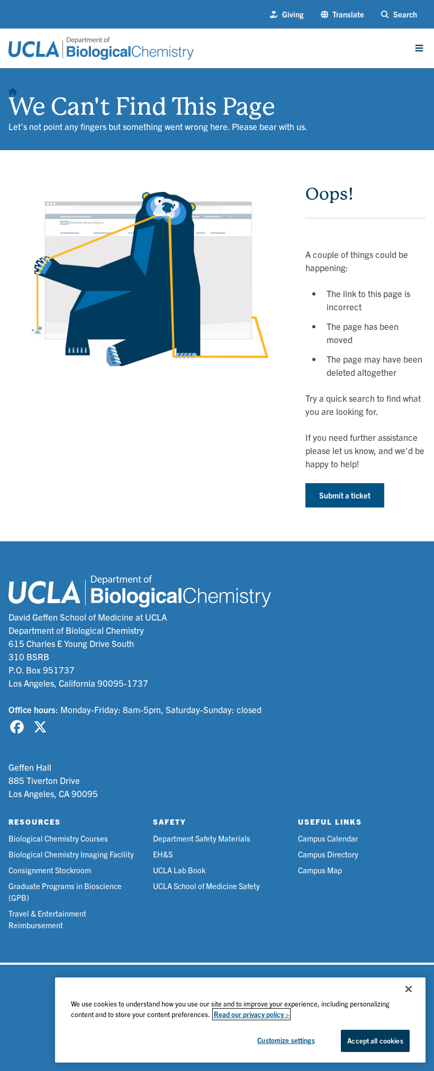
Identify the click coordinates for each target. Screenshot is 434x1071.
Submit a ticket (344, 495)
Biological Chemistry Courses (58, 838)
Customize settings (285, 1040)
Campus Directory (328, 854)
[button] (342, 14)
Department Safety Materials (201, 838)
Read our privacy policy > (251, 1014)
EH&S (163, 854)
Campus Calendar (328, 838)
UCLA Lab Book (179, 870)
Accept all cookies (375, 1040)
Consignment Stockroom (49, 870)
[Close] (408, 989)
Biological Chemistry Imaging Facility (71, 854)
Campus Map (320, 870)
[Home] (12, 89)
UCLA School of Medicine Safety (206, 886)
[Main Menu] (419, 48)
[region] (240, 1020)
